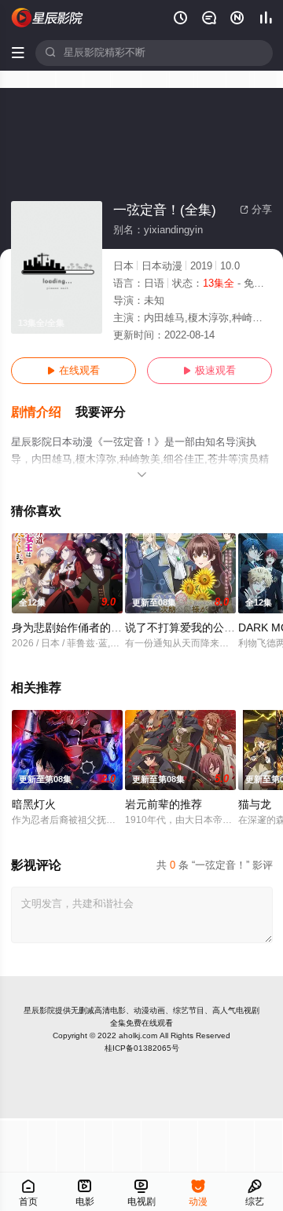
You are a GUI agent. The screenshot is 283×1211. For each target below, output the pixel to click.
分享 (256, 209)
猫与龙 (254, 804)
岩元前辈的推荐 (163, 804)
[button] (43, 412)
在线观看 (73, 370)
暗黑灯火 (34, 804)
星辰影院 (39, 1010)
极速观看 (209, 370)
